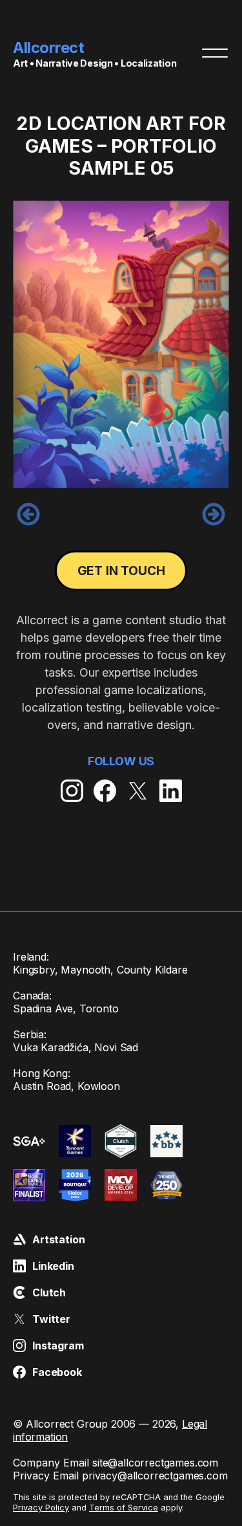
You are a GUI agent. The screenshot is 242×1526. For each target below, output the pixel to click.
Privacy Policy (41, 1507)
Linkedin (53, 1265)
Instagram (58, 1345)
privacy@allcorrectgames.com (155, 1475)
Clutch (49, 1292)
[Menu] (215, 53)
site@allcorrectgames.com (155, 1462)
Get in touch (121, 570)
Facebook (57, 1372)
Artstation (58, 1239)
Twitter (51, 1319)
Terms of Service (123, 1507)
